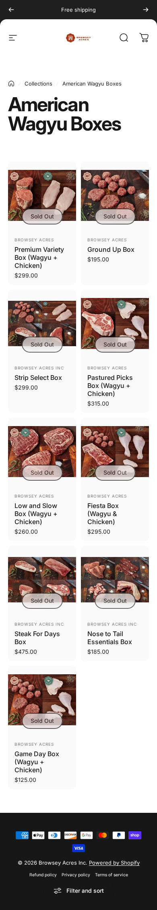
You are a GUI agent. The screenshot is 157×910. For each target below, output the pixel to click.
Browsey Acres (34, 239)
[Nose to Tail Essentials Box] (115, 580)
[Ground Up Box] (115, 195)
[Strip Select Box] (42, 323)
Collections (38, 83)
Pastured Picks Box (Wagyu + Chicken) (110, 385)
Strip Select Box (38, 377)
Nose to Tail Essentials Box (109, 638)
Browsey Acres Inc (39, 367)
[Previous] (11, 9)
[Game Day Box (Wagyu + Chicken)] (42, 700)
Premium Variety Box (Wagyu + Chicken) (39, 257)
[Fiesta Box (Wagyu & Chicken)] (115, 452)
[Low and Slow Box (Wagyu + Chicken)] (42, 452)
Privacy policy (76, 874)
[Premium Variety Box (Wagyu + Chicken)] (42, 195)
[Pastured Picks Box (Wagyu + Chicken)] (115, 323)
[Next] (146, 9)
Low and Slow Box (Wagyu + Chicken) (36, 514)
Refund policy (43, 874)
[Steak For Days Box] (42, 580)
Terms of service (111, 874)
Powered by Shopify (114, 862)
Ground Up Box (110, 249)
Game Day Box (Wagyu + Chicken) (36, 762)
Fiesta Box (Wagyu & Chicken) (103, 514)
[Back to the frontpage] (11, 83)
